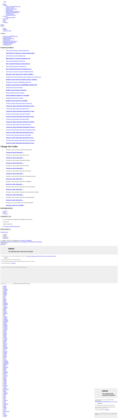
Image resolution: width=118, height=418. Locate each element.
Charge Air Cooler (10, 7)
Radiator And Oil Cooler (11, 8)
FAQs (4, 21)
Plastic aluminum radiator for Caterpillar (17, 95)
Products (5, 5)
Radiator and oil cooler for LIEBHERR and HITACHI (21, 85)
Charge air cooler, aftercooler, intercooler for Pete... (20, 116)
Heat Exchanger (9, 10)
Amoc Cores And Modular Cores (13, 6)
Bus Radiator (3, 241)
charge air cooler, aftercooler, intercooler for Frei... (20, 137)
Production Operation (10, 17)
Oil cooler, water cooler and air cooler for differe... (20, 74)
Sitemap (23, 240)
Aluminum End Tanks (11, 15)
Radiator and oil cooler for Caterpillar (16, 100)
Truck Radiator (31, 241)
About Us (5, 16)
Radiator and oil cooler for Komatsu (16, 90)
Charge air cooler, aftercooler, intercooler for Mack (20, 122)
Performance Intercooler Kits (12, 12)
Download (5, 18)
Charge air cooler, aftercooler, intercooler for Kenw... (20, 127)
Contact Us (5, 22)
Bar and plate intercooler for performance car (19, 69)
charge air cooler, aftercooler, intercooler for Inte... (20, 132)
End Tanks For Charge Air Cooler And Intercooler (20, 53)
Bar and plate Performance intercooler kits (18, 63)
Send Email (3, 244)
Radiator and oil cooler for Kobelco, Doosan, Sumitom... (22, 79)
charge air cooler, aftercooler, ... (14, 179)
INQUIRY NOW (4, 232)
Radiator (8, 241)
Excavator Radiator (23, 241)
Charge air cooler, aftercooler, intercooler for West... (20, 106)
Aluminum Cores (9, 13)
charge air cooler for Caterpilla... (15, 205)
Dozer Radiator (38, 241)
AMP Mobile (29, 240)
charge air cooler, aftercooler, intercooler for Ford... (20, 143)
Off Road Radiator (15, 241)
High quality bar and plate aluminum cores (18, 58)
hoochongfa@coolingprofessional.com (11, 226)
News (4, 20)
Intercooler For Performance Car (13, 11)
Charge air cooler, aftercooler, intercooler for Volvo (20, 111)
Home (4, 4)
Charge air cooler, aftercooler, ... (15, 152)
